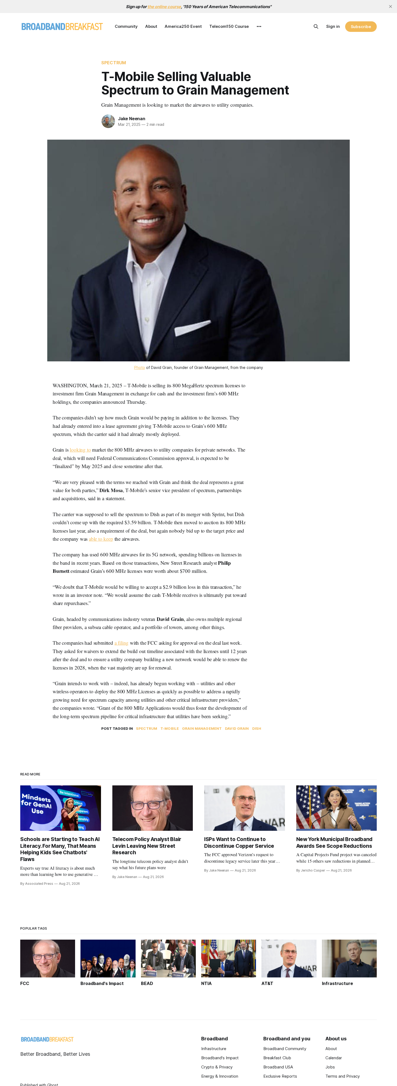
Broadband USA (278, 1067)
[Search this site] (316, 26)
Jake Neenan (131, 118)
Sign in (333, 26)
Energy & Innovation (219, 1076)
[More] (259, 26)
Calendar (333, 1057)
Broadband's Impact (220, 1057)
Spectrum (113, 62)
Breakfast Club (277, 1057)
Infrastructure (213, 1048)
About (151, 26)
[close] (390, 6)
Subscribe (361, 26)
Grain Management (202, 728)
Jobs (330, 1067)
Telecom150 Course (229, 26)
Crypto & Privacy (217, 1067)
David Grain (237, 728)
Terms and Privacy (342, 1076)
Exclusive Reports (280, 1076)
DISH (256, 728)
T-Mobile (169, 728)
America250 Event (183, 26)
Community (126, 26)
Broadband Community (284, 1048)
